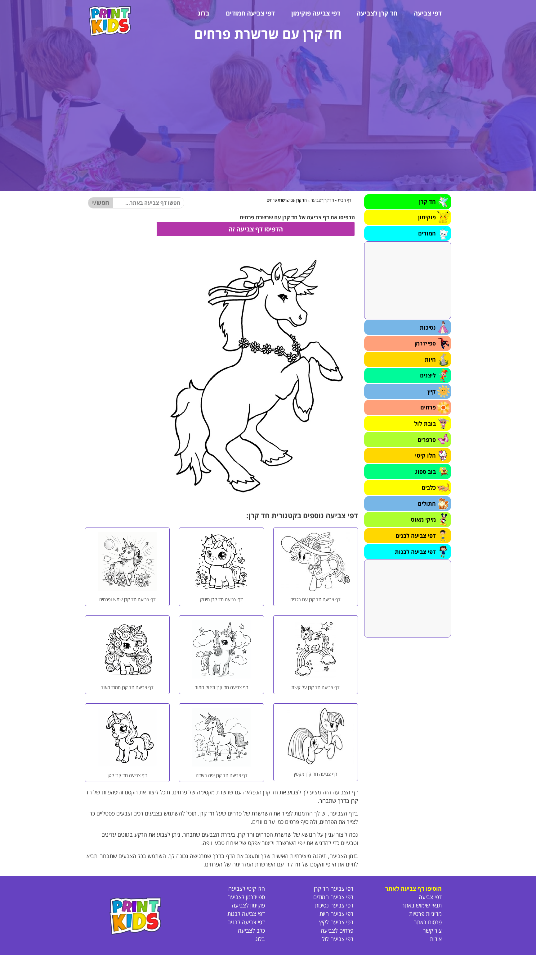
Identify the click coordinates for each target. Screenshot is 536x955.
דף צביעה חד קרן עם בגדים (315, 599)
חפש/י (100, 203)
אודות (436, 939)
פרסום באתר (428, 922)
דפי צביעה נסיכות (334, 905)
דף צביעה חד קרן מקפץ (315, 774)
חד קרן (427, 201)
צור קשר (432, 930)
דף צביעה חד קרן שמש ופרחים (127, 599)
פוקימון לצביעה (248, 905)
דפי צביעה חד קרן (333, 888)
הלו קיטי (425, 455)
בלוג (203, 13)
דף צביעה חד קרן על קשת (315, 687)
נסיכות (428, 327)
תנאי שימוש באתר (422, 905)
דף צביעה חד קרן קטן (127, 775)
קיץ (431, 391)
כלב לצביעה (251, 930)
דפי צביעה (428, 13)
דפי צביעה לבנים (415, 535)
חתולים (427, 503)
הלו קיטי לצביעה (246, 888)
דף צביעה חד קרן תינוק (221, 599)
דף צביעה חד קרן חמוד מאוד (127, 687)
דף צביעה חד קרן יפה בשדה (222, 775)
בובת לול (425, 423)
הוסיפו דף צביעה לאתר (413, 888)
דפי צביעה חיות (336, 913)
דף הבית (344, 200)
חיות (430, 359)
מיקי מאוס (423, 519)
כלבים (429, 487)
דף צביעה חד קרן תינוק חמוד (221, 687)
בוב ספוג (425, 471)
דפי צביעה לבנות (415, 551)
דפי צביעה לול (337, 939)
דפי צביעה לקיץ (336, 922)
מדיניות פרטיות (425, 913)
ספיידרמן (425, 343)
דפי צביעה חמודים (250, 13)
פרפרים (427, 439)
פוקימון (427, 217)
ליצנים (428, 375)
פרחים (428, 407)
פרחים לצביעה (337, 930)
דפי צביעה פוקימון (315, 13)
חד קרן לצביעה (377, 13)
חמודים (427, 233)
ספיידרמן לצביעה (246, 897)
